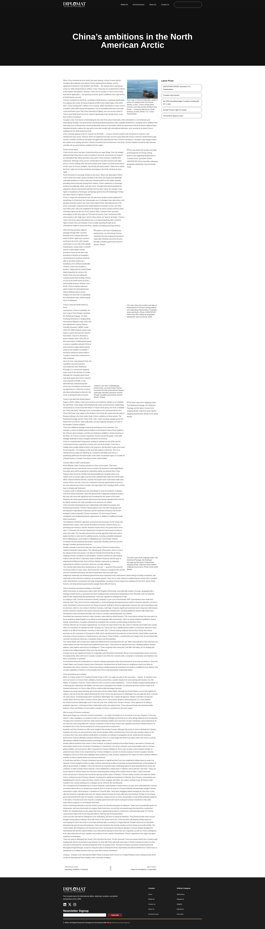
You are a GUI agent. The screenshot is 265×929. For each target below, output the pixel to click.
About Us (152, 4)
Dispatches (180, 899)
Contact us (165, 4)
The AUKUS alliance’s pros (173, 116)
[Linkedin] (64, 904)
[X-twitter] (69, 904)
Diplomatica (180, 894)
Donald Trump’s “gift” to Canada (174, 110)
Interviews (180, 914)
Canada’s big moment (171, 95)
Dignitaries (180, 909)
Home (150, 894)
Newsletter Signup (76, 910)
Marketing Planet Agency (121, 923)
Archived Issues (138, 4)
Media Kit (124, 4)
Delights (179, 904)
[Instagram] (74, 904)
